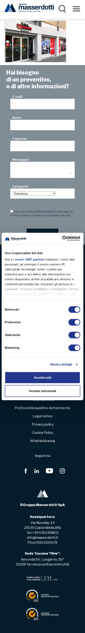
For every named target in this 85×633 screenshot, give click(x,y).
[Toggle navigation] (76, 9)
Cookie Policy (42, 433)
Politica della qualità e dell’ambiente (42, 408)
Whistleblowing (42, 441)
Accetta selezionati (42, 391)
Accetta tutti (42, 377)
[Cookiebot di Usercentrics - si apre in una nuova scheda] (62, 238)
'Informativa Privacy (51, 211)
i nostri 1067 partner (28, 259)
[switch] (74, 322)
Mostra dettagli (61, 364)
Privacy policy (42, 424)
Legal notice (42, 416)
